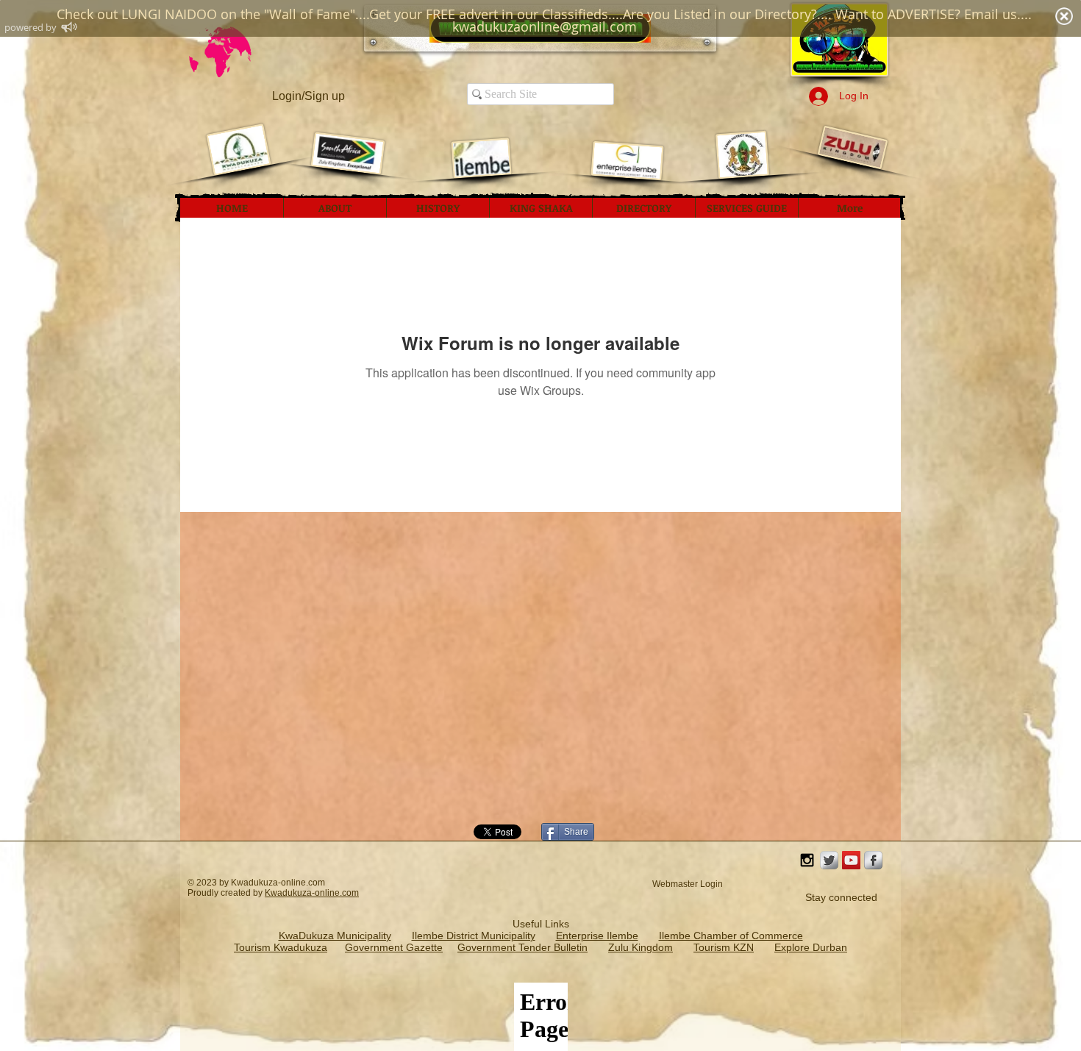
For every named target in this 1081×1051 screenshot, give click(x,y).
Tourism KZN (723, 947)
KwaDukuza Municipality (335, 935)
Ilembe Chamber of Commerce (731, 935)
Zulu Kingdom (640, 947)
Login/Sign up (308, 96)
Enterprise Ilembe (597, 935)
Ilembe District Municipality (473, 935)
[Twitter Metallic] (829, 860)
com (350, 893)
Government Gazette (394, 947)
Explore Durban (810, 947)
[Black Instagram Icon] (807, 860)
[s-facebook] (873, 860)
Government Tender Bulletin (522, 947)
